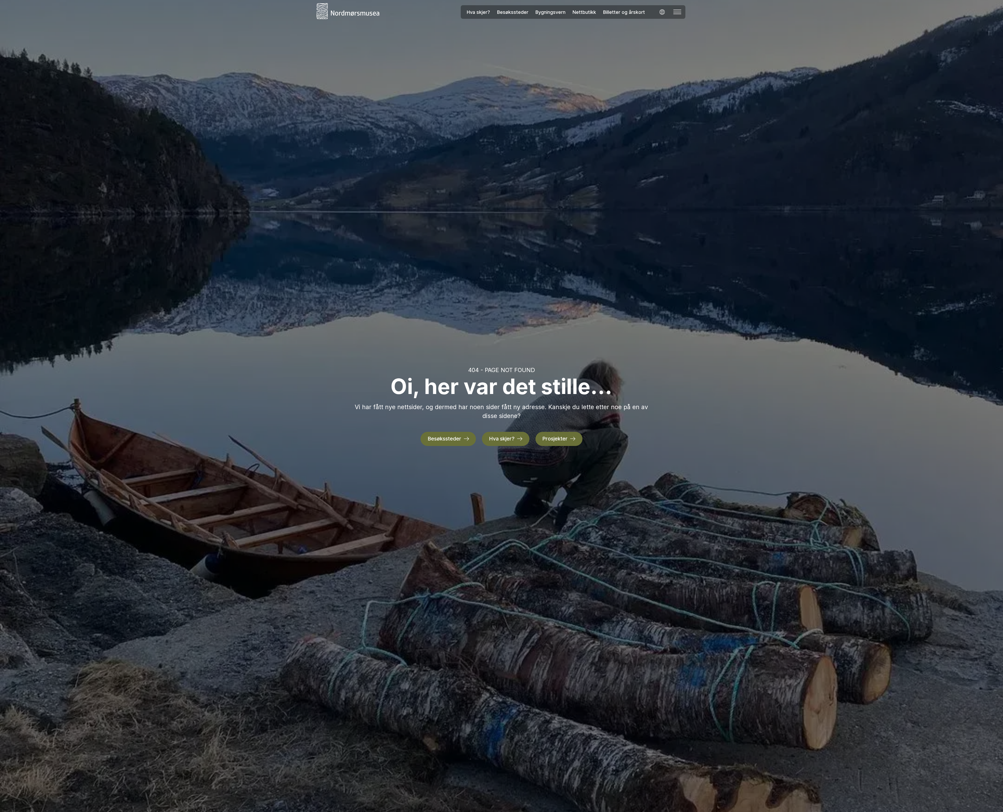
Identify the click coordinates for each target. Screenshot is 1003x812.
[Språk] (662, 12)
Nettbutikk (584, 12)
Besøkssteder (512, 12)
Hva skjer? (478, 12)
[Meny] (677, 12)
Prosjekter (555, 439)
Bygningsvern (550, 12)
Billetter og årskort (624, 12)
